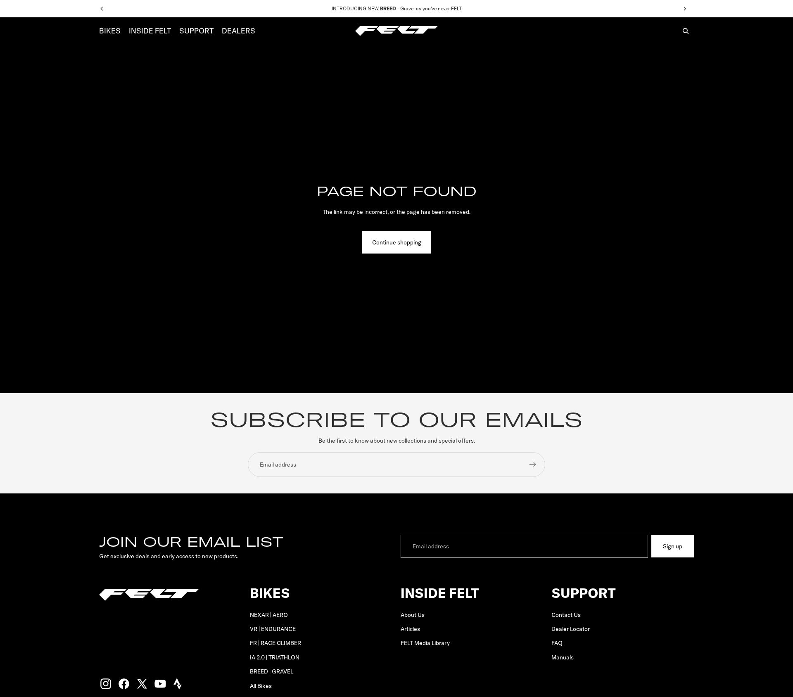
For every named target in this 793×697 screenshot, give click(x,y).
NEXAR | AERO (269, 615)
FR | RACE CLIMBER (275, 643)
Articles (410, 629)
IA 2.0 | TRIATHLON (274, 657)
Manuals (562, 657)
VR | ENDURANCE (273, 629)
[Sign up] (532, 464)
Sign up (672, 546)
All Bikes (261, 686)
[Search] (686, 31)
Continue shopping (396, 242)
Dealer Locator (570, 629)
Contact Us (566, 615)
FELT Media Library (425, 643)
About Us (413, 615)
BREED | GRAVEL (271, 671)
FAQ (557, 643)
